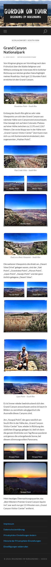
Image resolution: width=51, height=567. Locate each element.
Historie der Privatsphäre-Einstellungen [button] (22, 540)
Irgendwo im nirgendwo (24, 559)
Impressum (9, 523)
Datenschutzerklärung (14, 529)
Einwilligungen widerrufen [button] (16, 546)
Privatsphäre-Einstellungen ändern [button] (20, 535)
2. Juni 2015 (9, 57)
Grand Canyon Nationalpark (15, 50)
